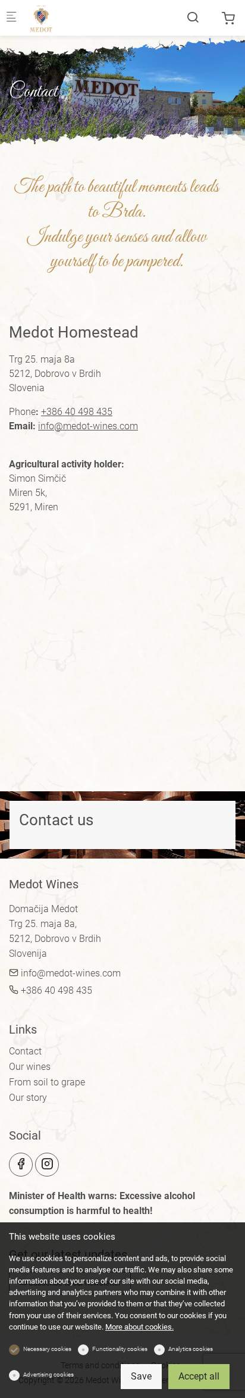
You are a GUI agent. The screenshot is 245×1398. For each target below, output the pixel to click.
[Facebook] (21, 1165)
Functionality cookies (119, 1349)
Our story (28, 1097)
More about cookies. (139, 1326)
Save (141, 1376)
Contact (25, 1051)
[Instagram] (47, 1165)
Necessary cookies (47, 1349)
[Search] (193, 17)
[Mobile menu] (11, 18)
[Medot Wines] (74, 17)
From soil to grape (47, 1082)
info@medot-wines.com (88, 426)
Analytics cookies (190, 1349)
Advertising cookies (48, 1374)
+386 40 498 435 (76, 411)
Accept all (198, 1376)
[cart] (228, 18)
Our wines (30, 1066)
